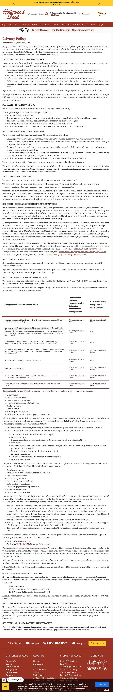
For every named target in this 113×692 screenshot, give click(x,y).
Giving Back (38, 675)
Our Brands (38, 664)
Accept (102, 685)
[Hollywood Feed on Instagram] (94, 662)
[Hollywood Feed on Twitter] (99, 668)
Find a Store (66, 664)
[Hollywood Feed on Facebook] (89, 662)
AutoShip (10, 675)
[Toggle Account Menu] (91, 14)
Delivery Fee (11, 672)
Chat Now (34, 644)
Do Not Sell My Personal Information (34, 544)
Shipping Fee (12, 669)
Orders (9, 664)
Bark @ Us (80, 644)
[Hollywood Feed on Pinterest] (94, 668)
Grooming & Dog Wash (70, 667)
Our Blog (37, 672)
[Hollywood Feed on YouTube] (89, 668)
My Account (84, 14)
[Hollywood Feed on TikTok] (104, 662)
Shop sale (75, 2)
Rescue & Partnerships (70, 675)
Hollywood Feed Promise (44, 678)
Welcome (37, 661)
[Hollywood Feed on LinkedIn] (99, 662)
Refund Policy (12, 667)
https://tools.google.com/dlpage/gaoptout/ (66, 254)
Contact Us (11, 661)
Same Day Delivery (68, 669)
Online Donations (68, 678)
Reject (106, 690)
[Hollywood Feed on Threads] (104, 668)
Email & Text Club (68, 661)
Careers (36, 667)
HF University (39, 669)
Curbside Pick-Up (68, 672)
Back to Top (99, 643)
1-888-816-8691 (57, 643)
